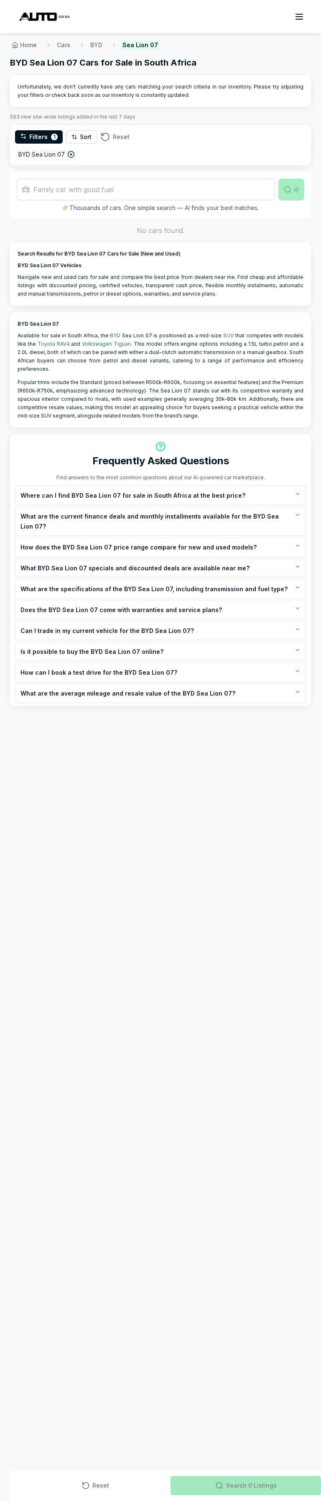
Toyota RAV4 (54, 344)
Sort (86, 136)
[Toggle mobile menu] (299, 16)
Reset (121, 136)
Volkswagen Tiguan (106, 344)
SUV (228, 335)
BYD (96, 44)
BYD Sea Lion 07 (41, 154)
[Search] (291, 189)
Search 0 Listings (251, 1485)
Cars (63, 44)
